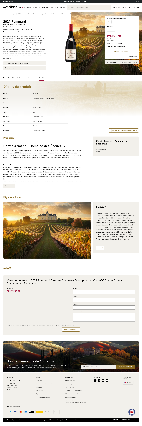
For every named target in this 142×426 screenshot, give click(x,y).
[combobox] (89, 7)
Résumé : (75, 304)
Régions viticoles (31, 77)
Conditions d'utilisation (53, 325)
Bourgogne (15, 63)
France (9, 63)
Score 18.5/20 (50, 98)
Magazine (62, 7)
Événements (54, 7)
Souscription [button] (45, 7)
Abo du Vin (36, 7)
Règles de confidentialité (37, 325)
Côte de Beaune (23, 63)
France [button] (99, 247)
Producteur (20, 77)
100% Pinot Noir (11, 68)
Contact (9, 389)
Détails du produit (8, 77)
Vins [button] (20, 7)
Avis (41, 77)
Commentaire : (77, 312)
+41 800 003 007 (13, 380)
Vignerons (38, 393)
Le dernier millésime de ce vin (128, 62)
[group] (122, 25)
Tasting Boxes (27, 7)
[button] (137, 1)
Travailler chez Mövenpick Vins (44, 384)
